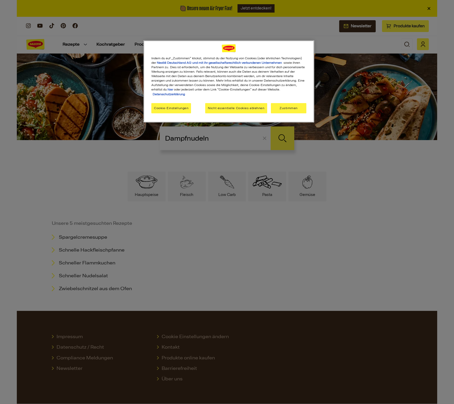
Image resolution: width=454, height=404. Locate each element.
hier (170, 89)
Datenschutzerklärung (169, 94)
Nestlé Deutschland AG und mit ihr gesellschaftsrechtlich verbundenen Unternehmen (219, 63)
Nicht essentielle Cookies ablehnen (236, 108)
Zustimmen (289, 108)
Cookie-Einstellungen (171, 108)
